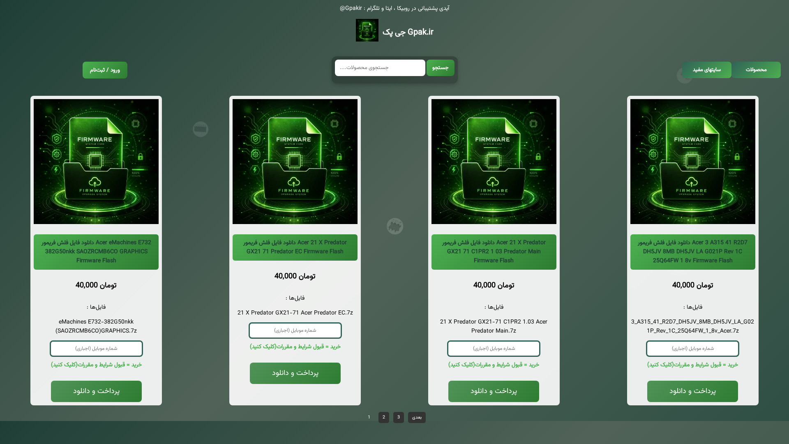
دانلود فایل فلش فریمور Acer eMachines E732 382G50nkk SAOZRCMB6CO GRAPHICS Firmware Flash (96, 252)
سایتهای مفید (707, 70)
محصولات (756, 70)
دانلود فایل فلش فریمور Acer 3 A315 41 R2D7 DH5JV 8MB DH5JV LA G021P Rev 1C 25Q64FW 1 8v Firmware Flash (692, 252)
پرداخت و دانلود (96, 391)
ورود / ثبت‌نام (105, 70)
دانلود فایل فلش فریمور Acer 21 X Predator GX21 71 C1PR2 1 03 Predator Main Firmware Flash (494, 252)
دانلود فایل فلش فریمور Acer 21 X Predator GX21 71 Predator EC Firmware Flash (295, 247)
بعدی (417, 417)
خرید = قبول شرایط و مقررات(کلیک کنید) (96, 365)
